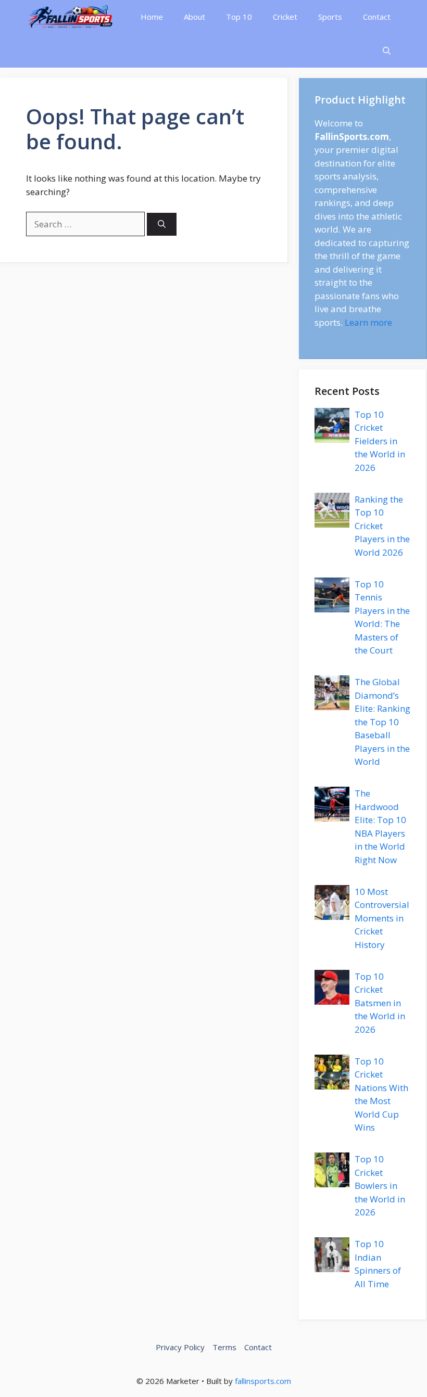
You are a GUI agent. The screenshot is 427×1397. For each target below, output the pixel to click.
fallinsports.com (263, 1381)
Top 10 (239, 16)
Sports (330, 16)
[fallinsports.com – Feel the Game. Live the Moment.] (70, 17)
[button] (386, 51)
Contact (377, 16)
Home (152, 16)
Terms (224, 1347)
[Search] (162, 224)
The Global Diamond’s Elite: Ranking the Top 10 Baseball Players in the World (382, 721)
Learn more (368, 322)
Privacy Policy (180, 1347)
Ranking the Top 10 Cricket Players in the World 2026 (382, 525)
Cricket (285, 16)
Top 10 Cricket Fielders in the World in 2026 (380, 440)
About (194, 16)
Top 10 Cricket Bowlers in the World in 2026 (380, 1185)
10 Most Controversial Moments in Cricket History (382, 918)
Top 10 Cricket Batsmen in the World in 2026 (380, 1002)
